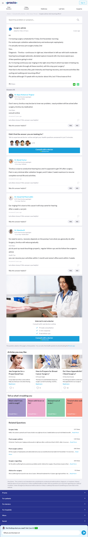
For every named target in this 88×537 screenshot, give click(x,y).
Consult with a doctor (18, 14)
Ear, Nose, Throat (32, 14)
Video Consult (26, 8)
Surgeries (79, 9)
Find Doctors (8, 8)
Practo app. (71, 346)
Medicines (44, 9)
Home (9, 14)
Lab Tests (61, 9)
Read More (75, 432)
